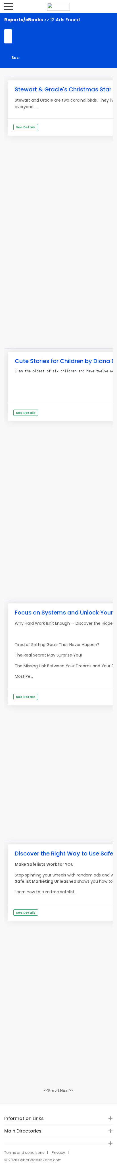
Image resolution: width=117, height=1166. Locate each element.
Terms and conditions (24, 1152)
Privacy (58, 1152)
